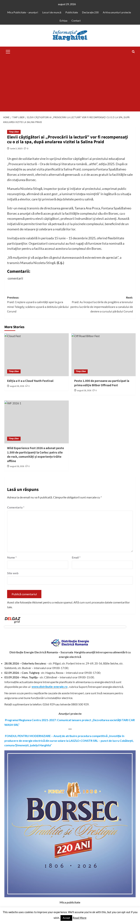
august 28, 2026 (17, 386)
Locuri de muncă (51, 12)
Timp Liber (14, 131)
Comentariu (15, 507)
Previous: (38, 305)
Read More (79, 917)
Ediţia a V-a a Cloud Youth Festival (30, 381)
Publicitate (71, 12)
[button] (8, 51)
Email (76, 557)
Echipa (63, 20)
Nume (12, 557)
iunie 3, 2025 (16, 148)
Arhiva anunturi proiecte (117, 12)
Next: (101, 305)
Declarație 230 (90, 12)
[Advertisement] (70, 84)
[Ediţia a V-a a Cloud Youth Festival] (36, 354)
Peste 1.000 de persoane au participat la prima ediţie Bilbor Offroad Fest (101, 383)
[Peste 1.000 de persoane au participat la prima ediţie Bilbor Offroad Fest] (103, 354)
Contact (76, 20)
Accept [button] (66, 917)
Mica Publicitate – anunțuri (22, 12)
